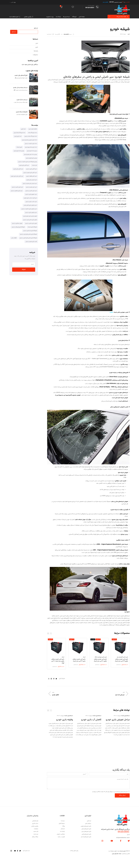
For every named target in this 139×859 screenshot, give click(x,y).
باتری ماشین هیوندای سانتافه (101, 657)
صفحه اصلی (82, 17)
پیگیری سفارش (34, 826)
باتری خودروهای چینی (86, 831)
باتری (36, 47)
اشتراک (23, 270)
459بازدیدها (57, 34)
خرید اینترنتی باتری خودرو (32, 180)
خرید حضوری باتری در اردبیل (31, 194)
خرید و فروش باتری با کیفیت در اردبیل (29, 209)
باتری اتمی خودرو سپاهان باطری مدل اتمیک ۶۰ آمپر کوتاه (57, 661)
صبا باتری (89, 821)
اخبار (129, 34)
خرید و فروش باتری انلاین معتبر (30, 205)
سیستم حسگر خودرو (22, 100)
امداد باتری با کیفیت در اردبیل (31, 143)
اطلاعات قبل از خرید (33, 129)
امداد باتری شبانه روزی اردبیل (31, 147)
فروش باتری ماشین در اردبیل (31, 223)
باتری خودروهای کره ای (86, 837)
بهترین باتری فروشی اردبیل (31, 158)
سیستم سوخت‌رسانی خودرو (20, 87)
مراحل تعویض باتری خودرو (118, 719)
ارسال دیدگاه (122, 795)
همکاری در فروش (61, 834)
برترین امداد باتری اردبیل (32, 151)
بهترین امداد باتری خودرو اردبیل (30, 154)
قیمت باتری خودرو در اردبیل (31, 241)
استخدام (63, 829)
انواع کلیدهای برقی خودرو (21, 75)
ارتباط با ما (58, 17)
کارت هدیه (36, 831)
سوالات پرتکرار (35, 837)
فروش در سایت (61, 837)
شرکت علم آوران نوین (116, 854)
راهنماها (36, 51)
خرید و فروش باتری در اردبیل (31, 212)
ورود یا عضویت (49, 17)
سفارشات (36, 829)
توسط (68, 34)
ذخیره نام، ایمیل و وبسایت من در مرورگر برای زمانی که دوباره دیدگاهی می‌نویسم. (110, 792)
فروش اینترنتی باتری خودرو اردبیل (30, 216)
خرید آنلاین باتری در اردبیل (31, 169)
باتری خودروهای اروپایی (86, 826)
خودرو (118, 77)
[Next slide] (48, 633)
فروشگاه (74, 17)
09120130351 (89, 8)
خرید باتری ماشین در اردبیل (17, 187)
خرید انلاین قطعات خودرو (31, 176)
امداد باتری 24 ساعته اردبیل (19, 132)
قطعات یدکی (13, 238)
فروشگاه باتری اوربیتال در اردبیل (18, 227)
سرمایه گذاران (62, 823)
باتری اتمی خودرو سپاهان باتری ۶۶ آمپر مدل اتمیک (79, 660)
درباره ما (63, 821)
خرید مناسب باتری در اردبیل (31, 201)
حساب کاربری (35, 823)
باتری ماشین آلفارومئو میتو (122, 657)
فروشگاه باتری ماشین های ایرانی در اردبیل (28, 234)
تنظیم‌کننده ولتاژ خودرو (22, 112)
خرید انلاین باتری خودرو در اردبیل (30, 172)
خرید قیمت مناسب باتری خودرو (30, 198)
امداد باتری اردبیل (17, 136)
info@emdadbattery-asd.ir (123, 838)
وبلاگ (63, 826)
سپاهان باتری (88, 823)
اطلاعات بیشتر (105, 2)
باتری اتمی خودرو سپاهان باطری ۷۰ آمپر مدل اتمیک (100, 660)
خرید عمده (36, 834)
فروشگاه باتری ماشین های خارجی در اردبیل (28, 238)
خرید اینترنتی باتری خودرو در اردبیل (30, 183)
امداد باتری (23, 129)
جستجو (36, 28)
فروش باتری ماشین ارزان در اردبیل (30, 220)
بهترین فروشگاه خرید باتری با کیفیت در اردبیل (27, 161)
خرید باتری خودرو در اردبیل (31, 187)
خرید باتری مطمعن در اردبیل (16, 191)
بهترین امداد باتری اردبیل (19, 151)
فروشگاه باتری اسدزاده (32, 227)
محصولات (35, 55)
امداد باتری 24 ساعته (32, 132)
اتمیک (84, 657)
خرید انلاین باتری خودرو (18, 169)
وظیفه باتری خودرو (64, 719)
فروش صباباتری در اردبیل (17, 223)
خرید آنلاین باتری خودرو (24, 165)
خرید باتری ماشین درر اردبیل (31, 191)
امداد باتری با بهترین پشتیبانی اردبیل (29, 140)
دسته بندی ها (66, 17)
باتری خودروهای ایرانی (86, 829)
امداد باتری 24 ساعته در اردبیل (31, 136)
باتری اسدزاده (19, 147)
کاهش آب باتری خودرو (91, 719)
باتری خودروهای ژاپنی (86, 834)
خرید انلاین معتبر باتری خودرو (17, 176)
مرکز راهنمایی (35, 821)
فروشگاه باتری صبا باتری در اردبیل (30, 230)
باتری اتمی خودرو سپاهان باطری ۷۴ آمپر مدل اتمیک (121, 660)
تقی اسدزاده (34, 165)
